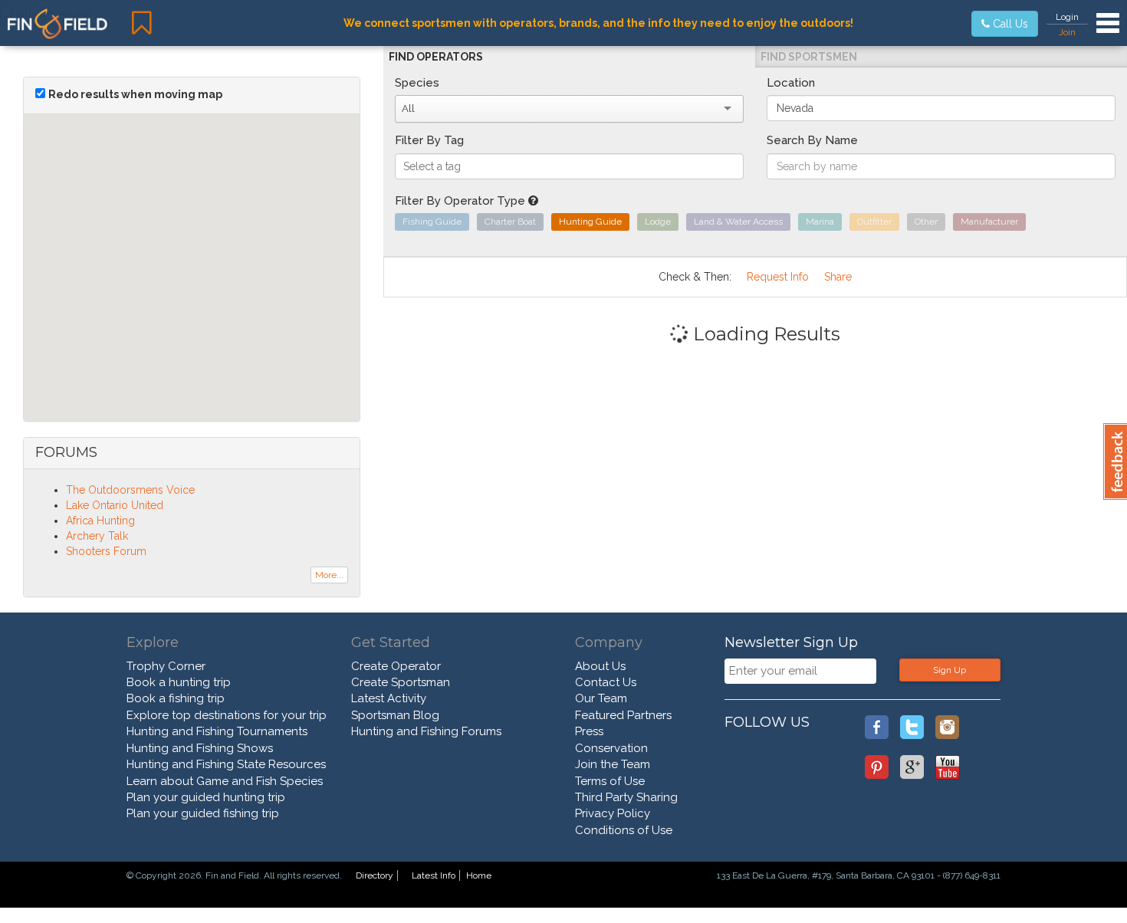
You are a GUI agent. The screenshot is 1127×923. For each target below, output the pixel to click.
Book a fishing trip (176, 698)
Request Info (778, 277)
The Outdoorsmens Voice (130, 490)
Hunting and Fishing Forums (426, 731)
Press (589, 731)
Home (478, 875)
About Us (600, 666)
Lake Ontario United (114, 505)
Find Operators (436, 57)
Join (1067, 32)
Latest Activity (388, 698)
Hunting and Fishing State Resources (226, 764)
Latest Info (433, 875)
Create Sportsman (400, 682)
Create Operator (396, 666)
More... (329, 575)
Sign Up (949, 670)
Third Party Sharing (626, 797)
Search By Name (812, 140)
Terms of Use (610, 781)
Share (838, 277)
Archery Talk (97, 536)
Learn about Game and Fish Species (225, 781)
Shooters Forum (106, 551)
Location (791, 83)
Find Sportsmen (809, 57)
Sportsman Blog (395, 715)
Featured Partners (623, 715)
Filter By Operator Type (461, 201)
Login (1067, 16)
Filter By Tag (429, 140)
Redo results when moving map (135, 94)
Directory (374, 875)
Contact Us (605, 682)
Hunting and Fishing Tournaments (217, 731)
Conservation (611, 748)
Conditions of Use (623, 830)
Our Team (601, 698)
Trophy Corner (166, 666)
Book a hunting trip (179, 682)
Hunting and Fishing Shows (200, 748)
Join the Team (612, 764)
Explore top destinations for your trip (227, 715)
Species (417, 83)
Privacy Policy (612, 813)
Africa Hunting (100, 520)
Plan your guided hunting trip (206, 797)
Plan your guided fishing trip (203, 813)
